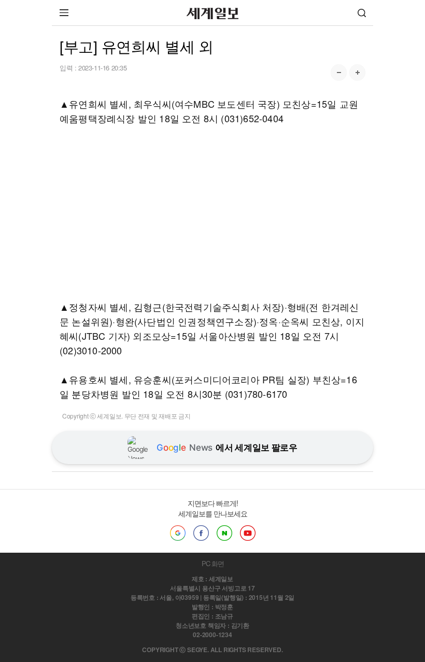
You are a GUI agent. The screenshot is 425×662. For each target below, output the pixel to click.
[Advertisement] (212, 212)
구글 (178, 533)
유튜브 (248, 533)
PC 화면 (213, 563)
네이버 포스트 (224, 533)
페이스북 (201, 533)
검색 (361, 12)
